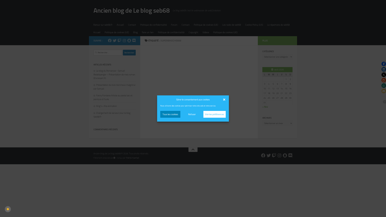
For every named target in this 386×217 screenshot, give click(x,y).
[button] (224, 99)
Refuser (192, 114)
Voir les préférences (214, 114)
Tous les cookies (170, 114)
